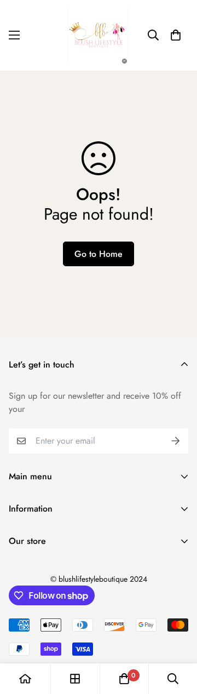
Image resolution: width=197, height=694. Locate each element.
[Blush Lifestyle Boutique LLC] (98, 35)
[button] (175, 35)
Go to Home (98, 254)
